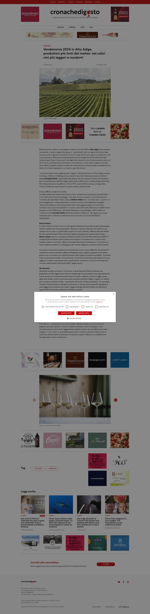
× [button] (113, 294)
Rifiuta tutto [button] (84, 313)
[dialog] (75, 307)
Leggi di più (99, 302)
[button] (75, 318)
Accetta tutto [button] (66, 313)
